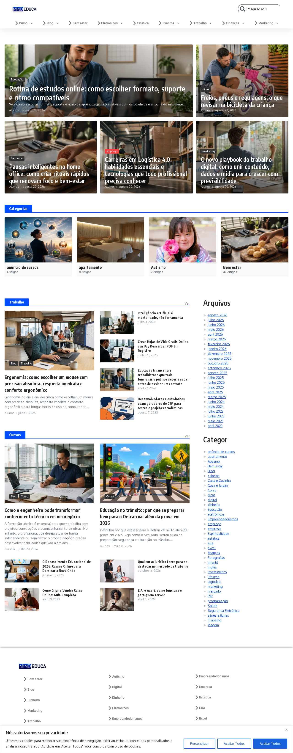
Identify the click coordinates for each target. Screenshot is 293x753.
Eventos (168, 23)
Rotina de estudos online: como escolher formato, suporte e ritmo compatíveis (97, 93)
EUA (202, 708)
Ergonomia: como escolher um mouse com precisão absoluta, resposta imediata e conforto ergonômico (46, 383)
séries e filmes (218, 615)
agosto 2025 (217, 373)
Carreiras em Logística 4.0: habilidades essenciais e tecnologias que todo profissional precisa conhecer (146, 170)
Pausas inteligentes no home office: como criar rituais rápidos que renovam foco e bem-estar (49, 174)
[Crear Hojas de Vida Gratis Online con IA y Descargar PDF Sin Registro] (117, 350)
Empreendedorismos (223, 519)
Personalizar (199, 743)
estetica (214, 538)
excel (212, 548)
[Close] (288, 729)
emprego (111, 151)
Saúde (212, 606)
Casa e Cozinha (219, 481)
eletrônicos (216, 514)
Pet (210, 596)
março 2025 (217, 397)
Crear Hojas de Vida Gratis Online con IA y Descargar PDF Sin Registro (163, 346)
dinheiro (214, 505)
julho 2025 (216, 378)
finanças (214, 553)
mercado (214, 591)
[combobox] (259, 9)
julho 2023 (215, 411)
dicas (205, 89)
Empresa (205, 687)
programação (218, 601)
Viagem (213, 625)
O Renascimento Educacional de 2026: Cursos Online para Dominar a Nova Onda (66, 566)
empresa (214, 529)
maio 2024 (216, 406)
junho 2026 (216, 325)
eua (210, 543)
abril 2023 (215, 426)
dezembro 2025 (219, 354)
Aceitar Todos (234, 743)
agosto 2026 (217, 315)
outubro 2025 (218, 363)
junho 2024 (216, 402)
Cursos (15, 435)
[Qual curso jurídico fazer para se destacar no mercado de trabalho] (117, 571)
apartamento (217, 456)
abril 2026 (215, 334)
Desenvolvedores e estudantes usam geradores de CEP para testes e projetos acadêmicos (161, 403)
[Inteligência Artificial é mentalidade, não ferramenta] (117, 322)
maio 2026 (216, 329)
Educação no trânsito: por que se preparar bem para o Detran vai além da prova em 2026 (142, 516)
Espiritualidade (218, 533)
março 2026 (217, 339)
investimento (217, 572)
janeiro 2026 (217, 349)
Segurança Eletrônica (223, 610)
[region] (146, 739)
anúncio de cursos (221, 452)
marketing (208, 151)
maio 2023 (215, 421)
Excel (203, 718)
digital (212, 500)
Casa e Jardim (218, 485)
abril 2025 (215, 392)
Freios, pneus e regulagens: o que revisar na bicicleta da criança (242, 101)
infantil (213, 562)
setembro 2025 (219, 368)
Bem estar (80, 23)
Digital (117, 687)
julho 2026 (216, 320)
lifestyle (214, 577)
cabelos (214, 476)
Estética (143, 23)
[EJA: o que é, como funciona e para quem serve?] (117, 599)
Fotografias (216, 558)
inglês (212, 567)
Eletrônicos (109, 23)
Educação (17, 79)
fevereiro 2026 (219, 344)
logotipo (214, 582)
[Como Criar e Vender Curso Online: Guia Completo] (22, 599)
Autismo (214, 461)
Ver (187, 303)
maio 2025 (216, 387)
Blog (50, 23)
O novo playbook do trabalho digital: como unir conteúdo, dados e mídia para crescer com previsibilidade (239, 170)
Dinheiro (33, 700)
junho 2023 (216, 416)
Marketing (265, 23)
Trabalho (200, 23)
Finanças (232, 23)
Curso (23, 23)
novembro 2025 (220, 358)
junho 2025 (216, 382)
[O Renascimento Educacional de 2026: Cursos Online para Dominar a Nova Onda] (22, 571)
